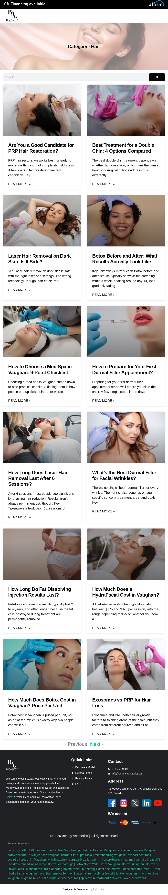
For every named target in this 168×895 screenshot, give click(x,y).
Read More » (19, 184)
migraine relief (31, 878)
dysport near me (138, 855)
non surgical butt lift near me (27, 850)
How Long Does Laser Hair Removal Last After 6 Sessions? (38, 478)
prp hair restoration (96, 850)
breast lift (33, 859)
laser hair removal (110, 869)
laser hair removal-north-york (94, 873)
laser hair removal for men (56, 873)
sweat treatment (134, 878)
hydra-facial (72, 869)
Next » (97, 744)
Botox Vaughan (110, 864)
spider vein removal (137, 850)
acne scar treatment (137, 869)
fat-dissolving (53, 869)
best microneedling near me (28, 864)
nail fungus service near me (60, 878)
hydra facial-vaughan (23, 873)
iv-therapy (89, 869)
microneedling (110, 855)
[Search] (157, 77)
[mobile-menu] (155, 15)
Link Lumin (99, 889)
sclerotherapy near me (119, 859)
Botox (9, 797)
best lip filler (62, 850)
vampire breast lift (148, 859)
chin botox (54, 859)
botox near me (17, 855)
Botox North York (86, 864)
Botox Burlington (133, 864)
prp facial (86, 855)
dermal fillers (69, 855)
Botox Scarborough (61, 864)
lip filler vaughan (126, 873)
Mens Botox (34, 869)
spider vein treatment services (101, 878)
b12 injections (44, 855)
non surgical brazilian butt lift (82, 859)
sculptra (13, 859)
